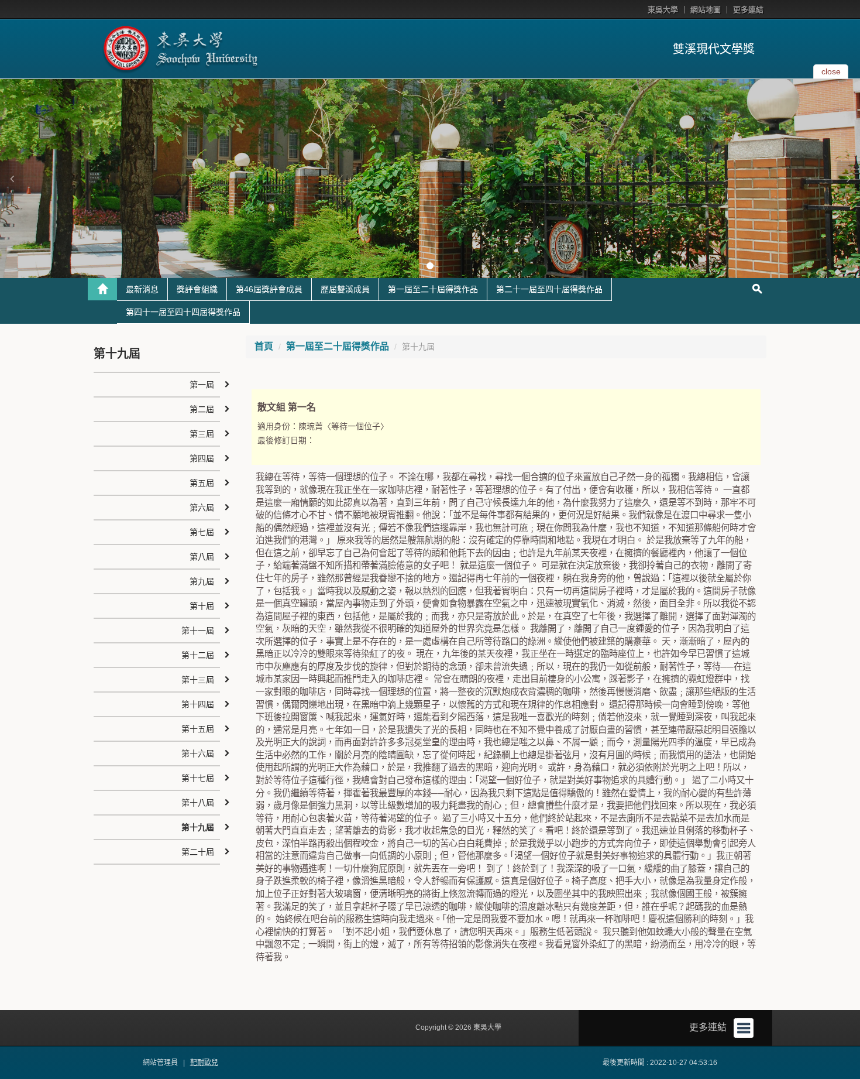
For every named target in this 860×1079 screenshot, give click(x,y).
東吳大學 (663, 9)
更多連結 (748, 9)
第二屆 (202, 409)
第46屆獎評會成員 (269, 289)
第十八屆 (197, 802)
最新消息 (142, 289)
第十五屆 (197, 729)
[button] (11, 178)
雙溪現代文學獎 (714, 49)
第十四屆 (197, 704)
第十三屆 (197, 679)
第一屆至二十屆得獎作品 (433, 289)
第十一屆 (197, 630)
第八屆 (202, 556)
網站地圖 (705, 9)
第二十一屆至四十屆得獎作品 (549, 289)
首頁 (263, 346)
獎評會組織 (197, 289)
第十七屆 (197, 778)
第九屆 (202, 581)
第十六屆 (197, 753)
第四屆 (202, 458)
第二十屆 (197, 852)
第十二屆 (197, 655)
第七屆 (202, 532)
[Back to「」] (102, 289)
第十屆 (202, 606)
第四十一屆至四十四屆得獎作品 (183, 312)
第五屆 (202, 483)
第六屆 (202, 507)
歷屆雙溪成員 (345, 289)
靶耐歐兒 (204, 1063)
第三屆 (202, 434)
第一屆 (202, 384)
